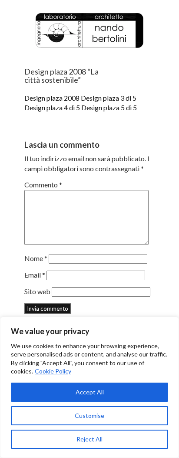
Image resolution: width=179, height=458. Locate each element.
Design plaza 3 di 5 (108, 98)
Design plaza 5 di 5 (109, 107)
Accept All (90, 392)
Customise (89, 415)
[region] (89, 387)
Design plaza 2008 (52, 98)
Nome (35, 258)
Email (34, 275)
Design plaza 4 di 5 (52, 107)
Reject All (89, 439)
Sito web (37, 291)
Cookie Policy (53, 371)
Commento (43, 184)
